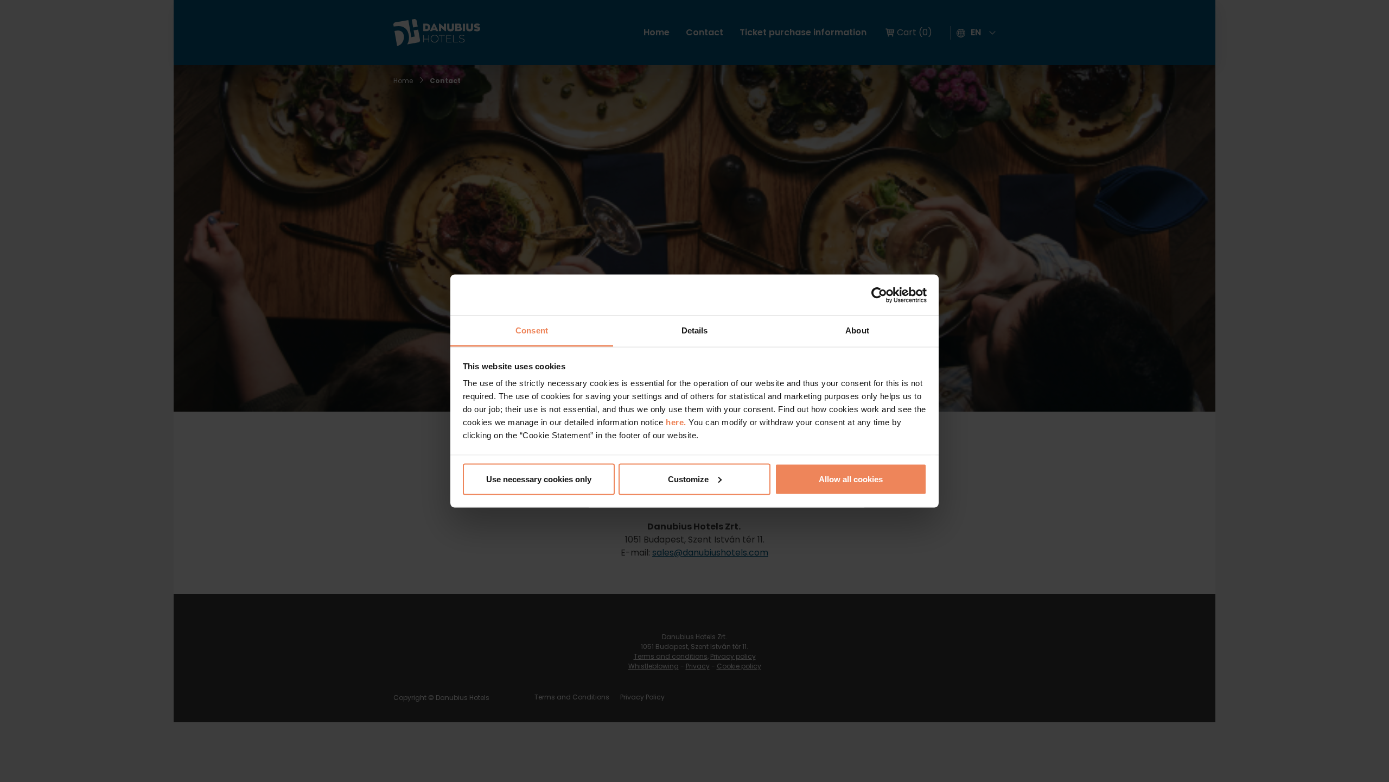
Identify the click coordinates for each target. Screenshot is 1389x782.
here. (677, 422)
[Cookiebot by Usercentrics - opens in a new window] (879, 295)
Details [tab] (694, 330)
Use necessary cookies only (538, 478)
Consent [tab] (531, 330)
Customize (688, 478)
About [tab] (857, 330)
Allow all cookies (851, 478)
